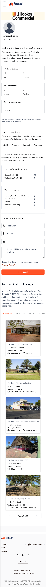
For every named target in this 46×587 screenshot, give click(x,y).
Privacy (14, 573)
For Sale (7, 319)
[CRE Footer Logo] (7, 537)
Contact (4, 544)
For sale (15, 151)
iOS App (4, 551)
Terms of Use (23, 573)
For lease (38, 151)
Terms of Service (30, 584)
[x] (28, 555)
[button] (10, 521)
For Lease (20, 319)
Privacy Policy (8, 271)
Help (3, 547)
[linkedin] (23, 555)
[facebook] (17, 555)
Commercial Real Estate (15, 4)
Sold (5, 151)
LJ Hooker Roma (10, 39)
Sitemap (32, 573)
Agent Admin (37, 544)
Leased (26, 151)
